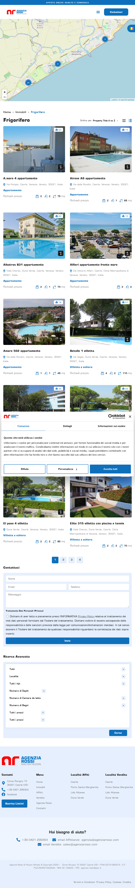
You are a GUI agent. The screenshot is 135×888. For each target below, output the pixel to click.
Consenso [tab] (23, 426)
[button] (98, 12)
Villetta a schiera (81, 367)
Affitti (39, 792)
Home (7, 112)
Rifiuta (24, 469)
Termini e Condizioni (84, 882)
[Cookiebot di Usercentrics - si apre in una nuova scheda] (110, 416)
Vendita (40, 797)
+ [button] (4, 92)
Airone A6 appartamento (87, 178)
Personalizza (65, 469)
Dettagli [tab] (67, 426)
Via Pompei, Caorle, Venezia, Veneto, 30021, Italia (34, 184)
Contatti (41, 808)
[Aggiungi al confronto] (60, 167)
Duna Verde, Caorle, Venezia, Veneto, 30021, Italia (35, 529)
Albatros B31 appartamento (23, 264)
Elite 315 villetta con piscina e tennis (97, 523)
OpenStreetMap (127, 100)
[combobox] (106, 121)
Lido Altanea (78, 792)
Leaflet (114, 100)
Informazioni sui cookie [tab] (111, 426)
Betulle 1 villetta (82, 350)
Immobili (20, 112)
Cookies (117, 882)
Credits (127, 882)
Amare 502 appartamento (21, 350)
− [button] (4, 97)
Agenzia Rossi (44, 802)
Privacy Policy (86, 616)
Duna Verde (77, 797)
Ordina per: (86, 121)
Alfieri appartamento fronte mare (94, 264)
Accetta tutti (110, 469)
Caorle (74, 781)
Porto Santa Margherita (84, 787)
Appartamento (12, 190)
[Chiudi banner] (130, 416)
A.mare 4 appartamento (20, 178)
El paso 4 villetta (15, 523)
